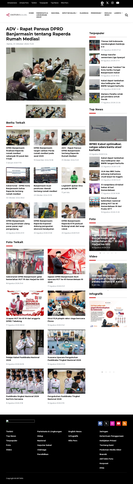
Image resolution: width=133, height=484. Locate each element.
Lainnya (117, 13)
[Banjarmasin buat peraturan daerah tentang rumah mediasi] (46, 175)
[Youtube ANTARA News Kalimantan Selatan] (117, 3)
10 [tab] (108, 290)
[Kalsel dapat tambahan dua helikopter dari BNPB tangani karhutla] (94, 84)
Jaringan (104, 431)
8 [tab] (119, 287)
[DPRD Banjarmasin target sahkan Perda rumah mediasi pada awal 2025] (46, 137)
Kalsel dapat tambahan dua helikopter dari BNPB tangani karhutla (112, 83)
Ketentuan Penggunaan (112, 436)
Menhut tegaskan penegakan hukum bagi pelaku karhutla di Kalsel (108, 278)
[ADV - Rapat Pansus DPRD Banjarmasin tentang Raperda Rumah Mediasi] (73, 137)
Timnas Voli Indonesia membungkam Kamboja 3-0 (112, 44)
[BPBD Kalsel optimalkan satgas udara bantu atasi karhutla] (108, 128)
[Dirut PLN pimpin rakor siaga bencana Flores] (66, 303)
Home (31, 13)
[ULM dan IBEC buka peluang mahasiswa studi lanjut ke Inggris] (94, 175)
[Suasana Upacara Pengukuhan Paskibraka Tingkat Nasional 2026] (66, 342)
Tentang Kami (107, 445)
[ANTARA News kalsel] (17, 15)
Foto (92, 219)
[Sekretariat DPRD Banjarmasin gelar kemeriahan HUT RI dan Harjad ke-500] (25, 261)
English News (108, 14)
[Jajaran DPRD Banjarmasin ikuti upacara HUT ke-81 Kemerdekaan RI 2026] (66, 261)
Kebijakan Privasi (108, 440)
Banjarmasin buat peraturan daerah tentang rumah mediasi (45, 188)
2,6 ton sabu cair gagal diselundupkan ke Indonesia (106, 360)
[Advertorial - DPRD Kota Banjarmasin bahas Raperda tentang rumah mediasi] (18, 175)
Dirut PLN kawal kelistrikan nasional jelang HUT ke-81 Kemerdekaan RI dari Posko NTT (111, 203)
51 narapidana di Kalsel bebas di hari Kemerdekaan (112, 187)
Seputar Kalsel (69, 13)
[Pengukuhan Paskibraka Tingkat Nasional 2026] (66, 381)
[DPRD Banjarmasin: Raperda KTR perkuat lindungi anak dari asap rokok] (73, 210)
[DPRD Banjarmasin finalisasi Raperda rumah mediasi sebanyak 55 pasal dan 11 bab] (18, 137)
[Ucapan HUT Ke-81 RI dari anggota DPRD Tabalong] (25, 303)
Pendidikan (96, 13)
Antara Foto (24, 3)
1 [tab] (100, 253)
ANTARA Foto (106, 459)
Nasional (55, 13)
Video (93, 256)
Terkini (34, 3)
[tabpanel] (108, 238)
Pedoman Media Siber (110, 450)
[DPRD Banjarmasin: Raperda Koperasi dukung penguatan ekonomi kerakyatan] (46, 210)
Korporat (104, 463)
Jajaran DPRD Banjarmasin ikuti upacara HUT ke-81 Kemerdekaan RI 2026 (65, 279)
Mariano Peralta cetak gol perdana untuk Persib (112, 97)
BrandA (103, 454)
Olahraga (84, 13)
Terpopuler (43, 3)
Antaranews (12, 3)
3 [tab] (108, 253)
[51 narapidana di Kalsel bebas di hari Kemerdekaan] (94, 188)
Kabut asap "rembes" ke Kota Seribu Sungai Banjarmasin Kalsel (113, 70)
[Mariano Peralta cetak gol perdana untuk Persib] (94, 98)
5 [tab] (116, 253)
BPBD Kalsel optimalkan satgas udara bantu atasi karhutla (105, 147)
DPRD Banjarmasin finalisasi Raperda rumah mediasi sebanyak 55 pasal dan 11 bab (17, 153)
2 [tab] (104, 253)
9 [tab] (123, 287)
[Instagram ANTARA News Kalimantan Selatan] (112, 3)
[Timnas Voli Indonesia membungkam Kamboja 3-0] (94, 45)
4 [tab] (112, 253)
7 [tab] (116, 287)
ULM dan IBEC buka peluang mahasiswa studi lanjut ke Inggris (112, 174)
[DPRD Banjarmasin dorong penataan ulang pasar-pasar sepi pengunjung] (18, 210)
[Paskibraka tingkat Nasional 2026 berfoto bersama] (25, 381)
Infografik (96, 293)
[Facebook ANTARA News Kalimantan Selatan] (102, 3)
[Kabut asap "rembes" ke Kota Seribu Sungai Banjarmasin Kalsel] (94, 71)
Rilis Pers (64, 3)
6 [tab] (112, 287)
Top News (54, 3)
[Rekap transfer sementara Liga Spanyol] (94, 58)
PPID (102, 468)
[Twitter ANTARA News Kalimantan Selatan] (107, 3)
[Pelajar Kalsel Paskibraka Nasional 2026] (25, 342)
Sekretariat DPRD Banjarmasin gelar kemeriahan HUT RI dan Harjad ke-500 (25, 278)
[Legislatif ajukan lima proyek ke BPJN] (73, 175)
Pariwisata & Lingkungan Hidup (42, 15)
